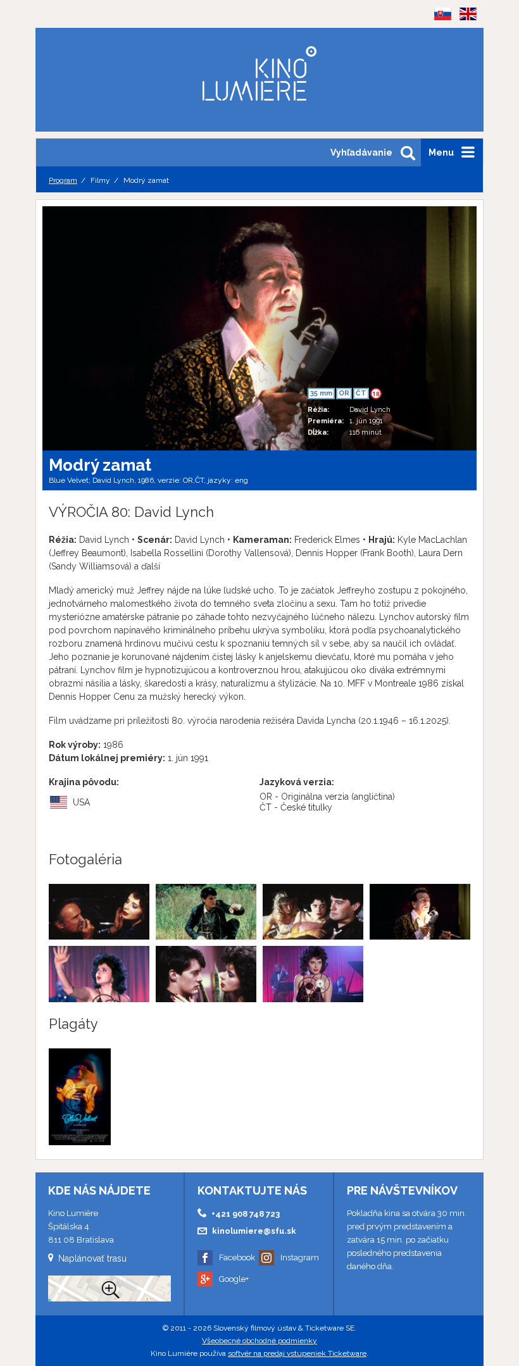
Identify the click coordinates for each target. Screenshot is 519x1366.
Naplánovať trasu (92, 1258)
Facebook (237, 1257)
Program (63, 180)
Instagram (299, 1257)
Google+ (234, 1279)
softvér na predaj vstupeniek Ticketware (297, 1353)
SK (438, 34)
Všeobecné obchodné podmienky (259, 1340)
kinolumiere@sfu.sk (254, 1231)
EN (464, 34)
